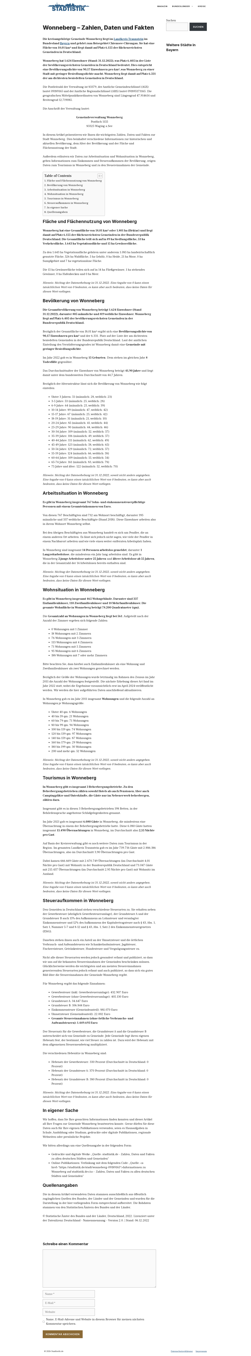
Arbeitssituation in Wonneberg (66, 189)
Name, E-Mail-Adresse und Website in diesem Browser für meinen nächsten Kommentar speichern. (95, 1322)
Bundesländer (181, 6)
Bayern (65, 43)
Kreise (202, 6)
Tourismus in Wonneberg (63, 198)
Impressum (201, 1351)
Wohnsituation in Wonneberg (65, 194)
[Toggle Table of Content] (98, 175)
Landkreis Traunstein (128, 39)
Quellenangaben (57, 212)
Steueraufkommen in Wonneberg (67, 203)
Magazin (162, 6)
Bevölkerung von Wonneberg (65, 185)
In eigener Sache (57, 207)
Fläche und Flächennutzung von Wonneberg (74, 180)
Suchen (171, 20)
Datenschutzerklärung (182, 1351)
